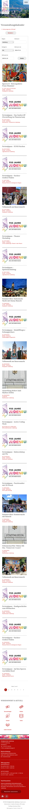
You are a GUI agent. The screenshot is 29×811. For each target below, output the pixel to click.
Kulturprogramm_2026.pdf (9, 29)
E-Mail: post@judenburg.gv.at (8, 748)
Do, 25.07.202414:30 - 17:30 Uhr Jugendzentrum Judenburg (13, 148)
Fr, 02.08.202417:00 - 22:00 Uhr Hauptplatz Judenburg (12, 302)
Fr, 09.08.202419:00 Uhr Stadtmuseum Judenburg (13, 549)
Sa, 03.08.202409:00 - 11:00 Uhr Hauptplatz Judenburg (13, 363)
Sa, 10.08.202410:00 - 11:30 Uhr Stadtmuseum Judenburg (14, 609)
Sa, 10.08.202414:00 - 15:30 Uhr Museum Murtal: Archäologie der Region (11, 641)
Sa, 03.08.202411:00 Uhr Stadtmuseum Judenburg (11, 394)
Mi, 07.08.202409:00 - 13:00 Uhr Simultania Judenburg (13, 455)
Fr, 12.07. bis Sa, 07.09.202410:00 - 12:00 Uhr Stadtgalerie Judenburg (12, 87)
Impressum (22, 802)
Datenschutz (7, 804)
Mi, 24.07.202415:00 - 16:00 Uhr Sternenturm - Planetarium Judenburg (13, 118)
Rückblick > (11, 33)
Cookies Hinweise (15, 804)
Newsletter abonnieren (11, 791)
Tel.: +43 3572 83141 (6, 746)
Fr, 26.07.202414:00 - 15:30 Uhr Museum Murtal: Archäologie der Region (11, 179)
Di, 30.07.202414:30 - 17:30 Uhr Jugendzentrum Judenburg (9, 270)
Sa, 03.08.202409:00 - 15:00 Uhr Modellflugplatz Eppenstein (14, 333)
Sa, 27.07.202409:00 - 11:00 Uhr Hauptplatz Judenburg (13, 209)
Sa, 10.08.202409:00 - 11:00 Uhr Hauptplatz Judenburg (13, 579)
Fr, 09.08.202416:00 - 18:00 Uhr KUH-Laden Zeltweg (13, 486)
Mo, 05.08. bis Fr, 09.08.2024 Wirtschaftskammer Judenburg (13, 424)
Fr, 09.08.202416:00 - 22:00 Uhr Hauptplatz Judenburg (13, 517)
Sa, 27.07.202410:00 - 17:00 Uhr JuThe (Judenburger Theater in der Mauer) (12, 239)
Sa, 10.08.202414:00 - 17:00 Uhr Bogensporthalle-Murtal (14, 672)
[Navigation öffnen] (26, 2)
